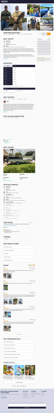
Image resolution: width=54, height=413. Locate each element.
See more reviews (19, 334)
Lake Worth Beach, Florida (8, 139)
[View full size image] (5, 276)
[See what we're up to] (1, 397)
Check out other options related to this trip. (10, 363)
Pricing (49, 33)
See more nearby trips (19, 382)
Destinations (25, 392)
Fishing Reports (25, 394)
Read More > (5, 58)
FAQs (32, 395)
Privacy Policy (31, 411)
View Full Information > (7, 180)
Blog (42, 395)
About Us (43, 392)
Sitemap (44, 411)
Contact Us (33, 396)
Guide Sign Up (34, 392)
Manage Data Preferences (38, 411)
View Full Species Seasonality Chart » (10, 225)
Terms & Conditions (26, 411)
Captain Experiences (6, 411)
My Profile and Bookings (35, 394)
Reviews (42, 394)
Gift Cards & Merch (26, 397)
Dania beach (6, 143)
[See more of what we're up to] (3, 397)
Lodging (24, 396)
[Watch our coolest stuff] (4, 397)
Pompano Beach (7, 142)
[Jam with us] (6, 397)
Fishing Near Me (26, 395)
